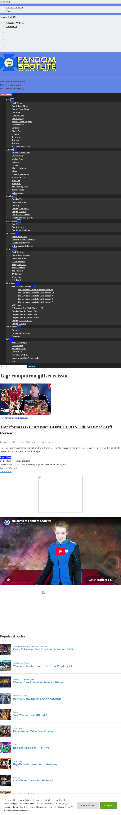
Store (14, 361)
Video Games (17, 193)
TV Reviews (17, 274)
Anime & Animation (21, 153)
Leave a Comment (47, 442)
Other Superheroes (20, 174)
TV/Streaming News (21, 146)
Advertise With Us (14, 7)
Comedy (15, 205)
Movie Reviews (18, 268)
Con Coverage (18, 118)
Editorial (16, 112)
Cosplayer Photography (22, 218)
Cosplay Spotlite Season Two (24, 314)
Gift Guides (17, 280)
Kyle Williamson (29, 442)
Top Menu (5, 1)
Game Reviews (18, 261)
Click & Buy (6, 471)
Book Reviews (18, 252)
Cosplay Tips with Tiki (22, 320)
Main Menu (6, 94)
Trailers (15, 143)
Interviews (10, 233)
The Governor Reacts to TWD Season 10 (36, 293)
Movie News (17, 131)
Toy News (16, 140)
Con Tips (16, 224)
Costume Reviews (19, 202)
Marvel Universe (19, 168)
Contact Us (11, 11)
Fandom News (18, 115)
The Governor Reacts (21, 286)
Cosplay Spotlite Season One (24, 311)
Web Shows (11, 283)
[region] (60, 804)
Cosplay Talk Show (20, 208)
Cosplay (9, 196)
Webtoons (16, 277)
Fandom (9, 149)
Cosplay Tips (17, 199)
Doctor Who (17, 159)
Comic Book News (20, 106)
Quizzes (15, 134)
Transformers (18, 190)
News (8, 100)
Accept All (108, 805)
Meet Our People (19, 342)
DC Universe (17, 156)
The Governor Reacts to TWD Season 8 (35, 299)
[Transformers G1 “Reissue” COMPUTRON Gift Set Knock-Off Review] (60, 400)
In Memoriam (18, 125)
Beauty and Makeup (21, 333)
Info (8, 339)
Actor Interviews (19, 237)
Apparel (15, 330)
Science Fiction (18, 177)
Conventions (11, 221)
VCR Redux (17, 305)
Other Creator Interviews (23, 246)
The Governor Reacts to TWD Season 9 (35, 296)
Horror (15, 165)
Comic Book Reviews (21, 255)
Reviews (9, 249)
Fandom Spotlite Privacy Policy (26, 358)
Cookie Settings (87, 805)
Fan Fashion (11, 327)
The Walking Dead (20, 187)
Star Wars (16, 184)
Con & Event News (20, 109)
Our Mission (17, 345)
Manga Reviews (19, 265)
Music (14, 171)
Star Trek (16, 180)
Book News (17, 103)
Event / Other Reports (22, 122)
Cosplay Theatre (19, 212)
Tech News (16, 137)
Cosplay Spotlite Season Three (25, 317)
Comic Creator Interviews (23, 240)
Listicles (15, 128)
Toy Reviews (17, 271)
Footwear (16, 336)
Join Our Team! (19, 349)
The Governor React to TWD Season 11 (35, 290)
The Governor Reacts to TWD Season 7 (35, 302)
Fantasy (15, 162)
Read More (5, 457)
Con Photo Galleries (21, 215)
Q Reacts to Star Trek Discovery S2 (27, 308)
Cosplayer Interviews (21, 243)
